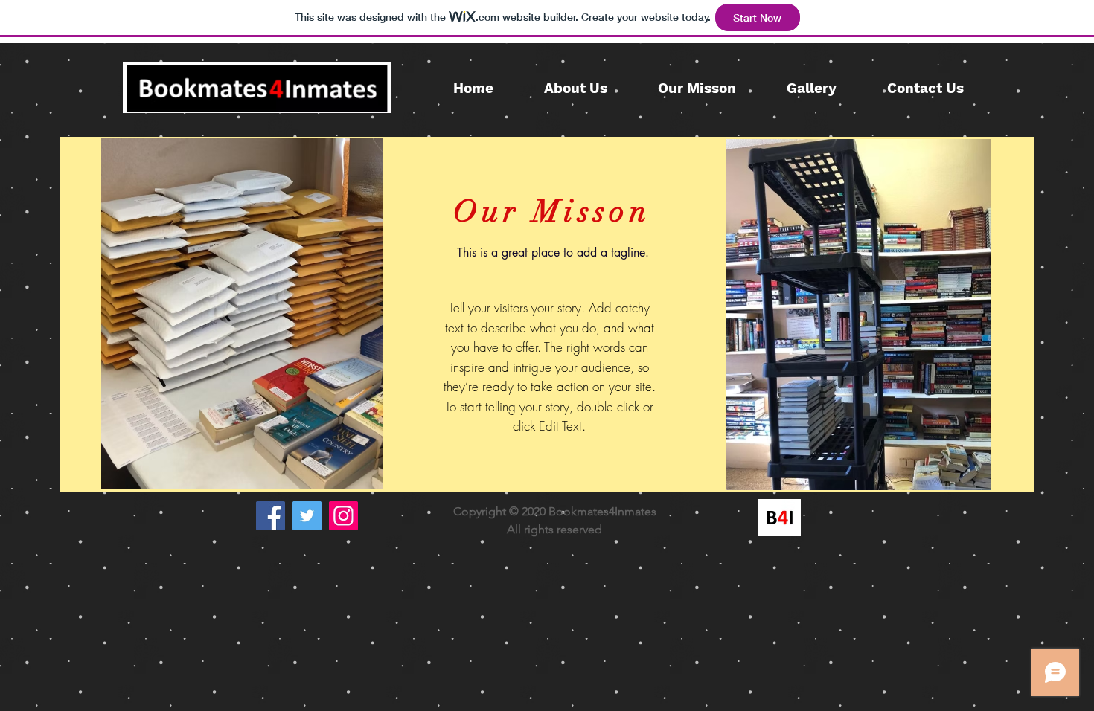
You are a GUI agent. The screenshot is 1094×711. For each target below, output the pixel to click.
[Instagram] (343, 515)
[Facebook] (270, 515)
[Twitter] (307, 515)
